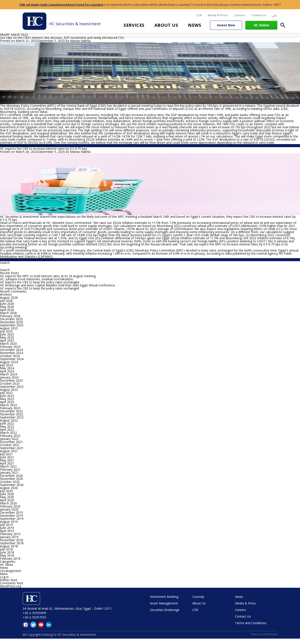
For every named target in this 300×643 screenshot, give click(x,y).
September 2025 (11, 325)
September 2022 (11, 417)
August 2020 (9, 488)
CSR (199, 15)
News (194, 25)
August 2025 (9, 328)
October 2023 (10, 383)
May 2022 (7, 426)
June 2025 (7, 334)
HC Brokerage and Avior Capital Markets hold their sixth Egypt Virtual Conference (57, 285)
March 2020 (8, 503)
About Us (166, 25)
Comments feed (11, 583)
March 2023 (8, 405)
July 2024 (6, 365)
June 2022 (7, 423)
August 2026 (9, 297)
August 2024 (9, 362)
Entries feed (8, 580)
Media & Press (218, 15)
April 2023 (7, 402)
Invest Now (226, 25)
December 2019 (11, 512)
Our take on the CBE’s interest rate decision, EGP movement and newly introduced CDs (62, 38)
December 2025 (11, 319)
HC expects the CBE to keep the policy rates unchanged (39, 282)
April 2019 (7, 531)
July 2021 (6, 454)
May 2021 (7, 460)
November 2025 (11, 322)
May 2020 (7, 497)
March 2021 (8, 466)
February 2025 (10, 347)
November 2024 (11, 353)
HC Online (261, 25)
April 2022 (7, 429)
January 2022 (9, 439)
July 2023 (6, 393)
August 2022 (9, 420)
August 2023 (9, 390)
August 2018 (9, 546)
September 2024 (11, 359)
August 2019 (9, 522)
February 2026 (10, 316)
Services (134, 25)
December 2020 (11, 475)
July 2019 (6, 525)
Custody (198, 597)
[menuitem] (274, 15)
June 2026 (7, 304)
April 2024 (7, 371)
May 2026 (7, 307)
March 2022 (8, 432)
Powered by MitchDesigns (264, 634)
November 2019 (11, 515)
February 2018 (10, 558)
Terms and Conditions (250, 623)
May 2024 (7, 368)
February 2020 (10, 506)
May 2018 (7, 555)
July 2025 (6, 331)
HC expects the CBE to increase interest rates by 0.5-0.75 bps (43, 148)
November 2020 (11, 479)
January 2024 (9, 377)
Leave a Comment (40, 145)
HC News (20, 145)
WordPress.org (10, 586)
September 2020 (11, 485)
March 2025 (8, 343)
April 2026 (7, 310)
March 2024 (8, 374)
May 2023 (7, 399)
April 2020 (7, 500)
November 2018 (11, 540)
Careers (240, 15)
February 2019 (10, 534)
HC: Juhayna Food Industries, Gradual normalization (36, 279)
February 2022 (10, 436)
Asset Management (164, 603)
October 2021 (10, 445)
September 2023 (11, 386)
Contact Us (258, 15)
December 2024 (11, 350)
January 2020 (9, 509)
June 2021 (7, 457)
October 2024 (10, 356)
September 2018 (11, 543)
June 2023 (7, 396)
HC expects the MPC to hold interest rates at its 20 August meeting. (48, 276)
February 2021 (10, 469)
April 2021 (7, 463)
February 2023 (10, 408)
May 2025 (7, 337)
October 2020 (10, 482)
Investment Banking (164, 597)
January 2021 (9, 472)
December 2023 (11, 380)
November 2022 (11, 414)
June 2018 (7, 552)
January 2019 (9, 537)
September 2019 (11, 518)
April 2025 (7, 340)
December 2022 (11, 411)
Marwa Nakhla (80, 41)
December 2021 (11, 442)
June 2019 (7, 528)
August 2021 (9, 451)
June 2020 (7, 494)
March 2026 (8, 313)
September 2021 (11, 448)
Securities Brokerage (164, 610)
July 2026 (6, 300)
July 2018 (6, 549)
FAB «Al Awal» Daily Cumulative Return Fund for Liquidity (61, 5)
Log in (4, 577)
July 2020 (6, 491)
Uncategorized (10, 571)
